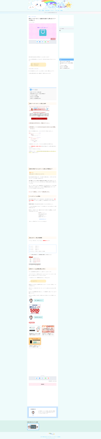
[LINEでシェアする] (45, 42)
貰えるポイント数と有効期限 (34, 96)
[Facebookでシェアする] (40, 42)
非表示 (36, 89)
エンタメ (52, 10)
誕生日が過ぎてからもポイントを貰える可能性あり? (37, 93)
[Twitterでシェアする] (37, 42)
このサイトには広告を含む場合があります (50, 12)
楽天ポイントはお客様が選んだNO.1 (35, 98)
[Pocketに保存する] (48, 42)
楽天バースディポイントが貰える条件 (65, 61)
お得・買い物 (47, 10)
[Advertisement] (42, 50)
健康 (43, 10)
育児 (40, 10)
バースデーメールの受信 (33, 95)
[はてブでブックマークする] (43, 42)
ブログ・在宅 (57, 10)
